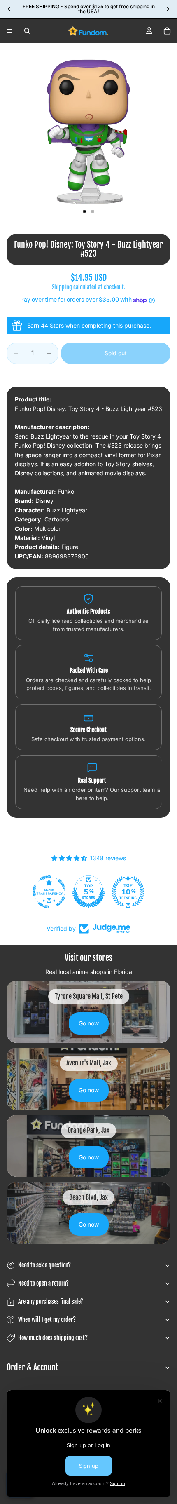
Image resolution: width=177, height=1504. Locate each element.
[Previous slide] (9, 9)
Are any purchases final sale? (50, 1301)
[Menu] (9, 30)
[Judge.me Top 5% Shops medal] (88, 891)
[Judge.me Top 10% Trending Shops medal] (128, 891)
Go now (89, 1023)
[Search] (27, 31)
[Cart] (167, 31)
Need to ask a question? (44, 1265)
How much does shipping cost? (53, 1337)
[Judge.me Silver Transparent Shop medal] (49, 891)
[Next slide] (168, 9)
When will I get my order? (47, 1319)
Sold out (116, 353)
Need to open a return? (43, 1283)
